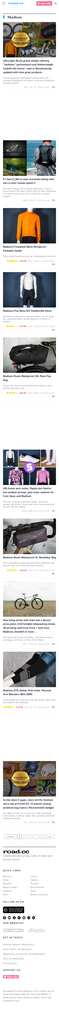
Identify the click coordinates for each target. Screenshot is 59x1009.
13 (43, 836)
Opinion (34, 880)
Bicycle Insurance (39, 894)
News (5, 880)
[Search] (55, 3)
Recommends (37, 887)
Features (7, 891)
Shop (33, 891)
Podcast (35, 883)
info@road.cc (28, 944)
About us (7, 876)
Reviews (7, 883)
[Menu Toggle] (3, 3)
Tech (5, 894)
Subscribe (45, 3)
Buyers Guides (10, 887)
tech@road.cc (25, 949)
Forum (34, 876)
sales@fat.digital (36, 954)
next (50, 837)
